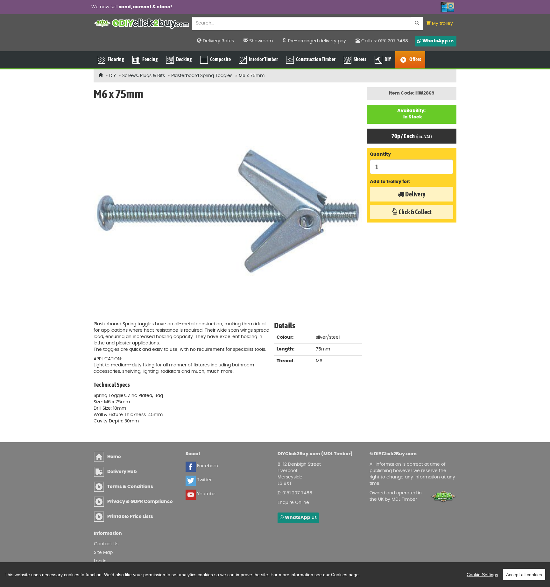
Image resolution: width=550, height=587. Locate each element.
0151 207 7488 (297, 493)
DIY (112, 76)
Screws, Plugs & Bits (143, 76)
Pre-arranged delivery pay (316, 41)
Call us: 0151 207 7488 (384, 41)
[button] (439, 23)
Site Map (103, 552)
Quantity (380, 154)
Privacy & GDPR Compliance (140, 501)
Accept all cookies (524, 574)
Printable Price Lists (130, 516)
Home (114, 457)
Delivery (414, 194)
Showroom (260, 41)
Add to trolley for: (390, 182)
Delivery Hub (122, 472)
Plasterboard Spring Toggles (201, 76)
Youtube (205, 494)
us (438, 41)
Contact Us (106, 544)
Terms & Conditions (130, 486)
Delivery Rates (217, 41)
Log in (100, 561)
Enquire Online (293, 502)
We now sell (131, 7)
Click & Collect (415, 212)
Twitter (204, 480)
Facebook (207, 466)
